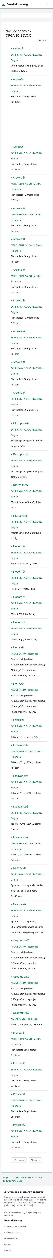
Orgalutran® (21, 940)
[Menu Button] (26, 15)
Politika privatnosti (12, 1232)
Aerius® (18, 48)
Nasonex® (19, 868)
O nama (8, 1244)
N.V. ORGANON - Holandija (24, 653)
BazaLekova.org (17, 4)
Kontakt (7, 1250)
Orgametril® (21, 1013)
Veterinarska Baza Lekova (15, 1226)
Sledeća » (35, 1160)
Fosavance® (21, 745)
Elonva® (18, 647)
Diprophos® (21, 423)
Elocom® (19, 546)
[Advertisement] (28, 126)
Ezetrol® (18, 720)
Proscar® (19, 1032)
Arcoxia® (19, 177)
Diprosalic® (20, 485)
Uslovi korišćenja (12, 1238)
